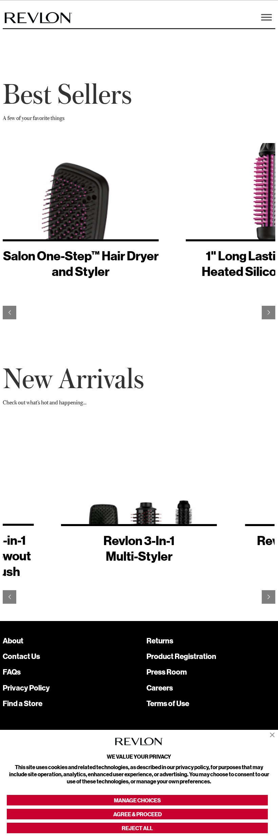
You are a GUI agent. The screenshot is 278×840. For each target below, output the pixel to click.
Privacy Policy (26, 687)
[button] (272, 735)
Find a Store (22, 703)
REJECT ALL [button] (137, 828)
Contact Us (21, 656)
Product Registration (181, 656)
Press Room (166, 671)
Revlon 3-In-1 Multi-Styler (139, 548)
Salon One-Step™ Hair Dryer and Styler (81, 263)
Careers (159, 687)
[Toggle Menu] (266, 17)
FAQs (12, 671)
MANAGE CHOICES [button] (137, 800)
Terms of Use (167, 703)
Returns (159, 640)
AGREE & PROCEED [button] (137, 814)
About (13, 640)
